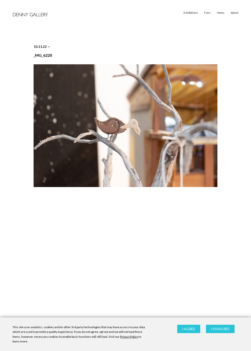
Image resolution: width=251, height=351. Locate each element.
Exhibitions (191, 12)
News (221, 12)
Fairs (207, 12)
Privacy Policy (129, 336)
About (234, 12)
